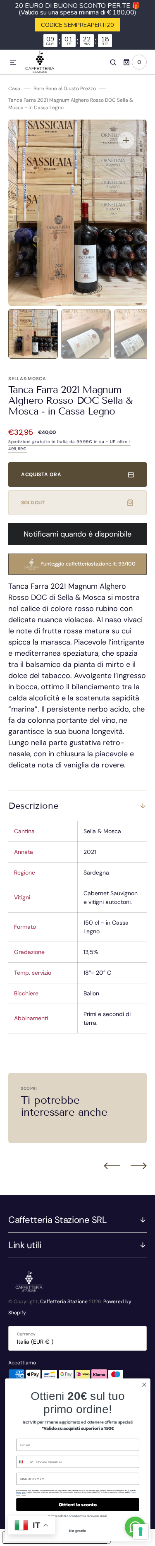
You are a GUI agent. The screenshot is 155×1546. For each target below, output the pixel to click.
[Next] (139, 1165)
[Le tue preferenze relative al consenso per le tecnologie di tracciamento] (140, 1531)
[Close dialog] (144, 1385)
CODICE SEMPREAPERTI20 (77, 25)
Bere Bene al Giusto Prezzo (64, 88)
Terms (23, 1493)
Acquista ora (41, 474)
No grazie (77, 1530)
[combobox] (24, 1462)
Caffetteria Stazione (64, 1301)
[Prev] (112, 1165)
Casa (14, 88)
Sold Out (33, 502)
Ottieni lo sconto (78, 1504)
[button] (13, 63)
